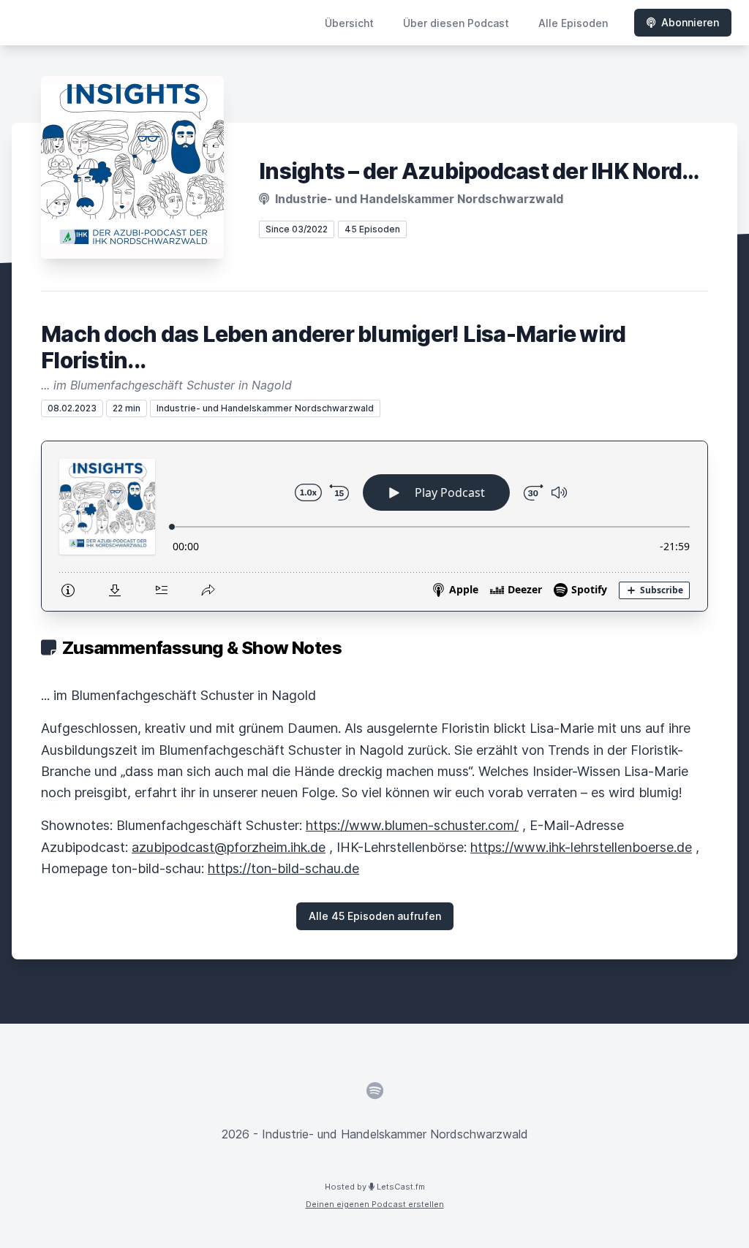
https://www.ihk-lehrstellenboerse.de (581, 847)
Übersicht (349, 23)
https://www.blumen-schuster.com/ (412, 825)
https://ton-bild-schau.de (283, 868)
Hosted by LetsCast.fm (375, 1187)
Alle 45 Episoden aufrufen (375, 916)
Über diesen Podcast (456, 23)
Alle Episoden (573, 23)
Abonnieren (690, 22)
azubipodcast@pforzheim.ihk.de (228, 847)
